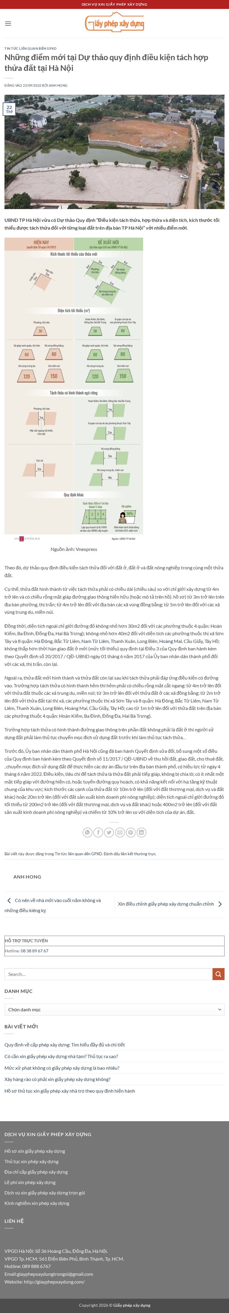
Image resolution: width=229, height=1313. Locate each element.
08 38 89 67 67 (34, 950)
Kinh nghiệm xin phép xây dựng (36, 1203)
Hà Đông (43, 641)
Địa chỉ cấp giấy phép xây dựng (36, 1172)
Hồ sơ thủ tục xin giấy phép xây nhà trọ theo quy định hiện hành (69, 1091)
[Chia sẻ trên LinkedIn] (141, 832)
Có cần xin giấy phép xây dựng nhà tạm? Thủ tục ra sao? (61, 1056)
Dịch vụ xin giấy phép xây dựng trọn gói (44, 1192)
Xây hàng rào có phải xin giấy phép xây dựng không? (57, 1079)
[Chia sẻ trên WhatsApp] (87, 832)
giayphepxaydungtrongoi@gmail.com (55, 1274)
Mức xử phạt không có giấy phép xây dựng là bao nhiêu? (61, 1068)
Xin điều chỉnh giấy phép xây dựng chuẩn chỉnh (166, 904)
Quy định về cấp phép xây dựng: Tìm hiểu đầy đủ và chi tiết (64, 1044)
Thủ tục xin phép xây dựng (31, 1161)
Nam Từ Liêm (95, 641)
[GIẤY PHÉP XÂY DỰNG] (114, 23)
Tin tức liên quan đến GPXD (30, 48)
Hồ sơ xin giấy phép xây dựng (34, 1151)
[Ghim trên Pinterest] (131, 832)
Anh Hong (58, 85)
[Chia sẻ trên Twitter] (109, 832)
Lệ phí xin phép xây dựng (29, 1182)
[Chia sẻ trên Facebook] (98, 832)
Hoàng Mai (170, 641)
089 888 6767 (36, 1266)
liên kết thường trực (138, 853)
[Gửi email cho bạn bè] (120, 832)
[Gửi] (219, 974)
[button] (8, 23)
